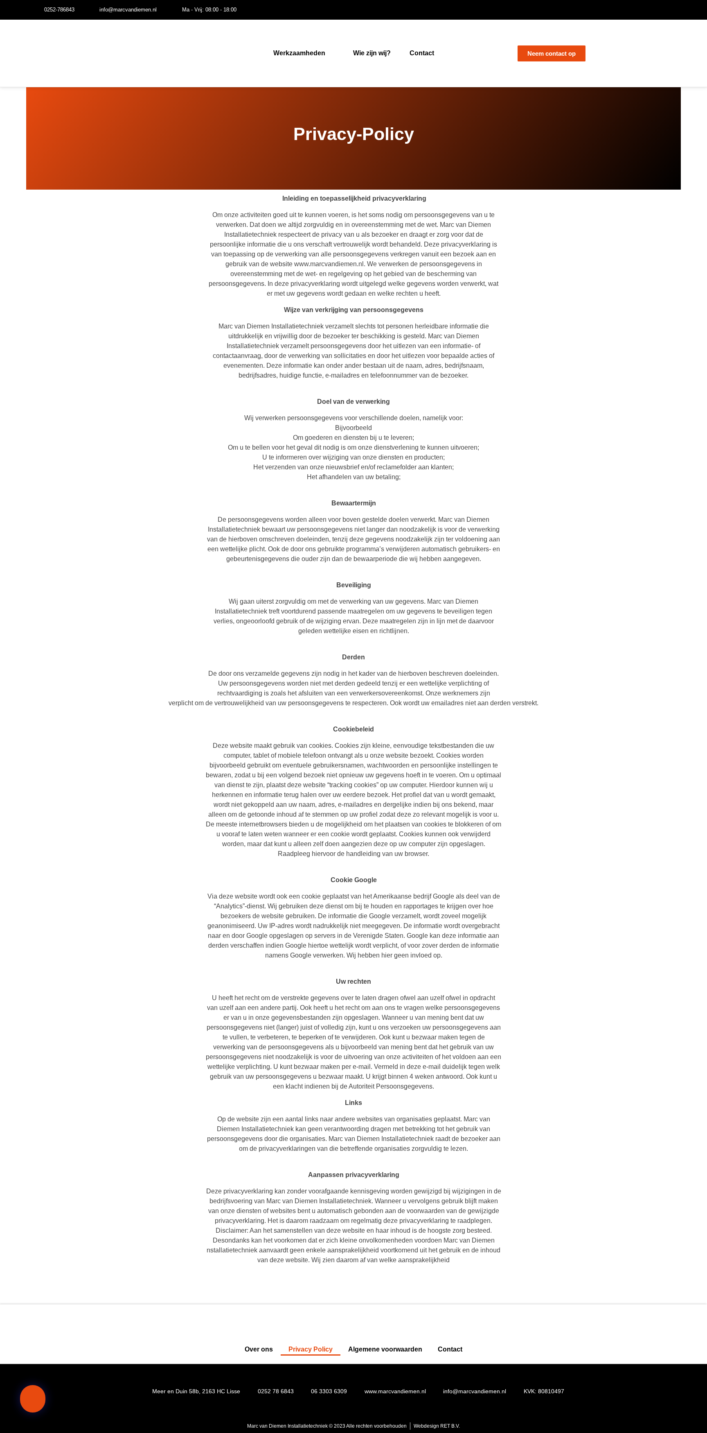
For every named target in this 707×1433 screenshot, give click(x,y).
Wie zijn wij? (372, 53)
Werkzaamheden (299, 53)
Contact (422, 53)
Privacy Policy (310, 1349)
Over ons (259, 1349)
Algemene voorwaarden (385, 1349)
